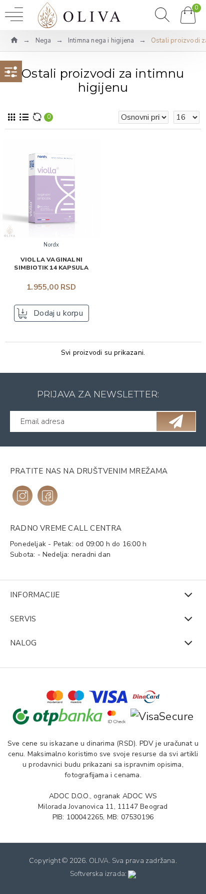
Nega (44, 40)
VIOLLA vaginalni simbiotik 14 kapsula (51, 264)
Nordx (52, 245)
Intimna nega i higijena (101, 40)
